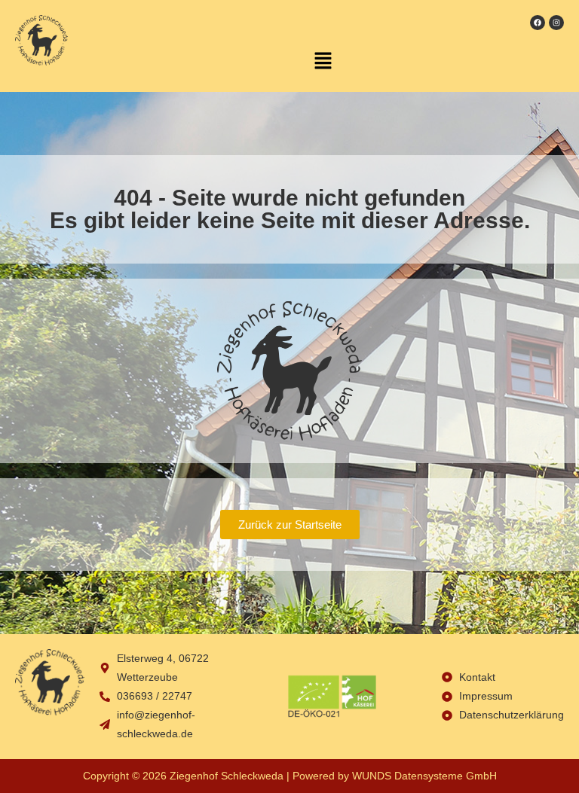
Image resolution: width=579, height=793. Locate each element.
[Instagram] (556, 22)
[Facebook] (537, 22)
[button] (323, 61)
